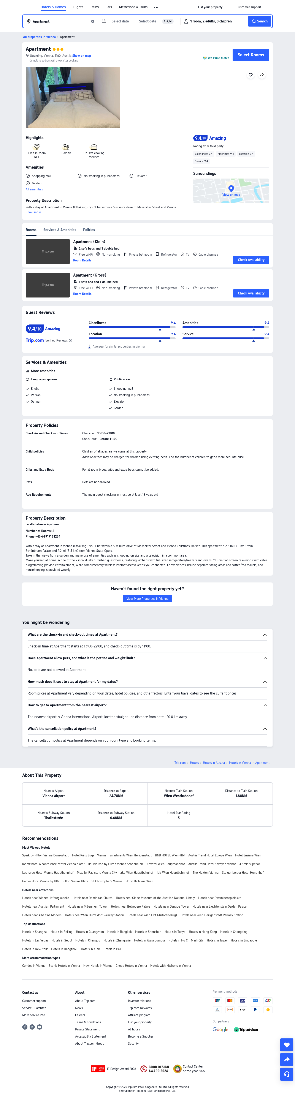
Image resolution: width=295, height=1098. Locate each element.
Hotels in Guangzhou (90, 931)
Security (133, 1043)
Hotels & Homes (53, 7)
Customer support (34, 1001)
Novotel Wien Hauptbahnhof (165, 864)
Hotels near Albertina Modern (42, 915)
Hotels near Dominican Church (93, 898)
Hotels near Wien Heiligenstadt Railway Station (212, 915)
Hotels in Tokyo (175, 931)
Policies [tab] (89, 230)
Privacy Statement (87, 1029)
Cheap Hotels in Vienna (131, 965)
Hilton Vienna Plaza (75, 881)
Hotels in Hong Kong (203, 931)
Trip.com (180, 762)
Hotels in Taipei (217, 940)
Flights (78, 7)
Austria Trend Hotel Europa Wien (210, 855)
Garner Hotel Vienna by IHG (40, 881)
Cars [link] (109, 7)
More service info (33, 1015)
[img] (73, 97)
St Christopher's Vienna (107, 881)
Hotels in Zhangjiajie (117, 940)
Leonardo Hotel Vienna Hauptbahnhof (47, 872)
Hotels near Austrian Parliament (43, 906)
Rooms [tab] (31, 230)
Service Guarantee (34, 1008)
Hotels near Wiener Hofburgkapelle (45, 898)
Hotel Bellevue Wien (139, 881)
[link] (210, 7)
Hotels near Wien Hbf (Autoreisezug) (152, 915)
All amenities (34, 189)
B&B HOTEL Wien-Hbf (170, 855)
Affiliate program (139, 1015)
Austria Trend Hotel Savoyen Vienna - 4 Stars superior (224, 864)
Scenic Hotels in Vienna (64, 965)
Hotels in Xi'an (90, 949)
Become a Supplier (140, 1036)
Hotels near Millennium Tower (88, 906)
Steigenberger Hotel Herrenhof (243, 872)
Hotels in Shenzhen (148, 931)
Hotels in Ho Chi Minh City (185, 940)
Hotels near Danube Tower (171, 906)
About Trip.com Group (89, 1043)
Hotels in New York (35, 949)
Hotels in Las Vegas (35, 940)
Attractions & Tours (133, 7)
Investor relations (139, 1001)
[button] (156, 7)
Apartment (38, 49)
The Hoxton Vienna (206, 872)
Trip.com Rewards (140, 1008)
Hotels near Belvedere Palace (130, 906)
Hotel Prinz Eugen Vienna (89, 855)
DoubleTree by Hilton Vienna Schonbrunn (115, 864)
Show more (33, 212)
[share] (286, 1059)
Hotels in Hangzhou (64, 949)
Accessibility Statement (90, 1036)
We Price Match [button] (218, 58)
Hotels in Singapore (244, 940)
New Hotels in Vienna (97, 965)
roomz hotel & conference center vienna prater (53, 864)
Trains (94, 7)
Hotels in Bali (112, 949)
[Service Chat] (286, 1074)
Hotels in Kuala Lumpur (149, 940)
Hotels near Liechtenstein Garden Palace (220, 906)
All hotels (134, 1029)
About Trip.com (85, 1001)
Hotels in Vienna (240, 762)
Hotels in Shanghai (34, 931)
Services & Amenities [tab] (59, 230)
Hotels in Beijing (62, 931)
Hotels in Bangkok (119, 931)
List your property (140, 1022)
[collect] (286, 1044)
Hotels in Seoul (62, 940)
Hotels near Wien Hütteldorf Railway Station (94, 915)
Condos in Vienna (33, 965)
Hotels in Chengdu (87, 940)
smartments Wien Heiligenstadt (131, 855)
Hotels (194, 762)
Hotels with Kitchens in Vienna (170, 965)
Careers (80, 1015)
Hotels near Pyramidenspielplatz (219, 898)
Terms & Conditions (88, 1022)
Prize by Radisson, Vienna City (97, 872)
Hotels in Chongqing (233, 931)
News (79, 1008)
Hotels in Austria (214, 762)
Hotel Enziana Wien (248, 855)
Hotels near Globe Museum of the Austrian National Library (155, 898)
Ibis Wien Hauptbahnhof (173, 872)
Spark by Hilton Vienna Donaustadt (45, 855)
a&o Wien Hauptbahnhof (136, 872)
